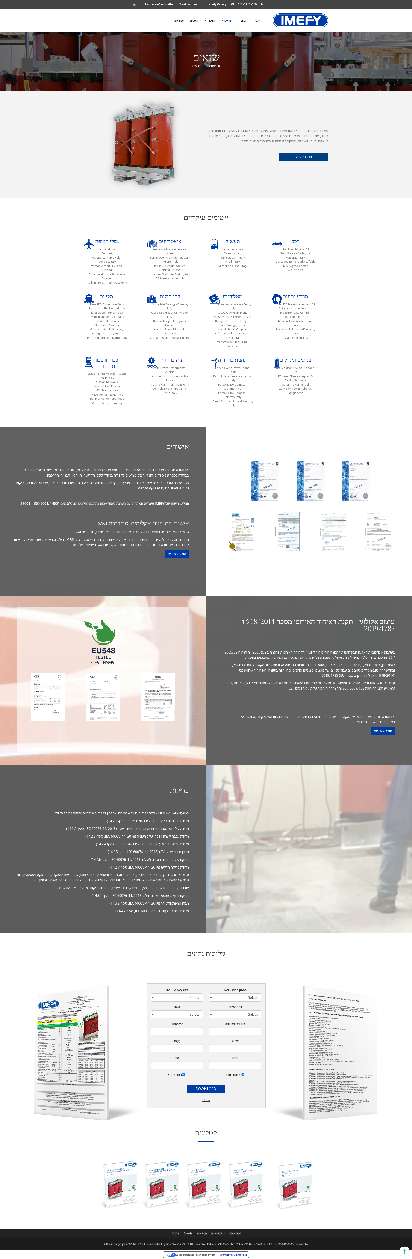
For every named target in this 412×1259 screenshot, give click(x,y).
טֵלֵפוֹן (177, 1041)
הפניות (194, 21)
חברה (235, 1058)
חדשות (211, 21)
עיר (177, 1058)
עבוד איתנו (235, 1233)
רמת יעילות (235, 1007)
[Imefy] (300, 20)
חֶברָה (244, 21)
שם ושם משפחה (235, 1024)
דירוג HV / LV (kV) (177, 990)
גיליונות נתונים (233, 1075)
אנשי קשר (178, 21)
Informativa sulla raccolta (233, 1254)
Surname (177, 1024)
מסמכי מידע (304, 156)
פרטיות (175, 1233)
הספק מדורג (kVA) (235, 990)
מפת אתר (202, 1233)
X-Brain (108, 1244)
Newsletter (166, 4)
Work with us (188, 4)
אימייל (235, 1041)
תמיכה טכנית (218, 1233)
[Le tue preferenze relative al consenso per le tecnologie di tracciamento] (404, 1251)
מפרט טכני (175, 1075)
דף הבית (258, 21)
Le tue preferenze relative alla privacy (195, 1254)
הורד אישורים (177, 554)
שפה (177, 1007)
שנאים (227, 21)
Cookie (188, 1233)
